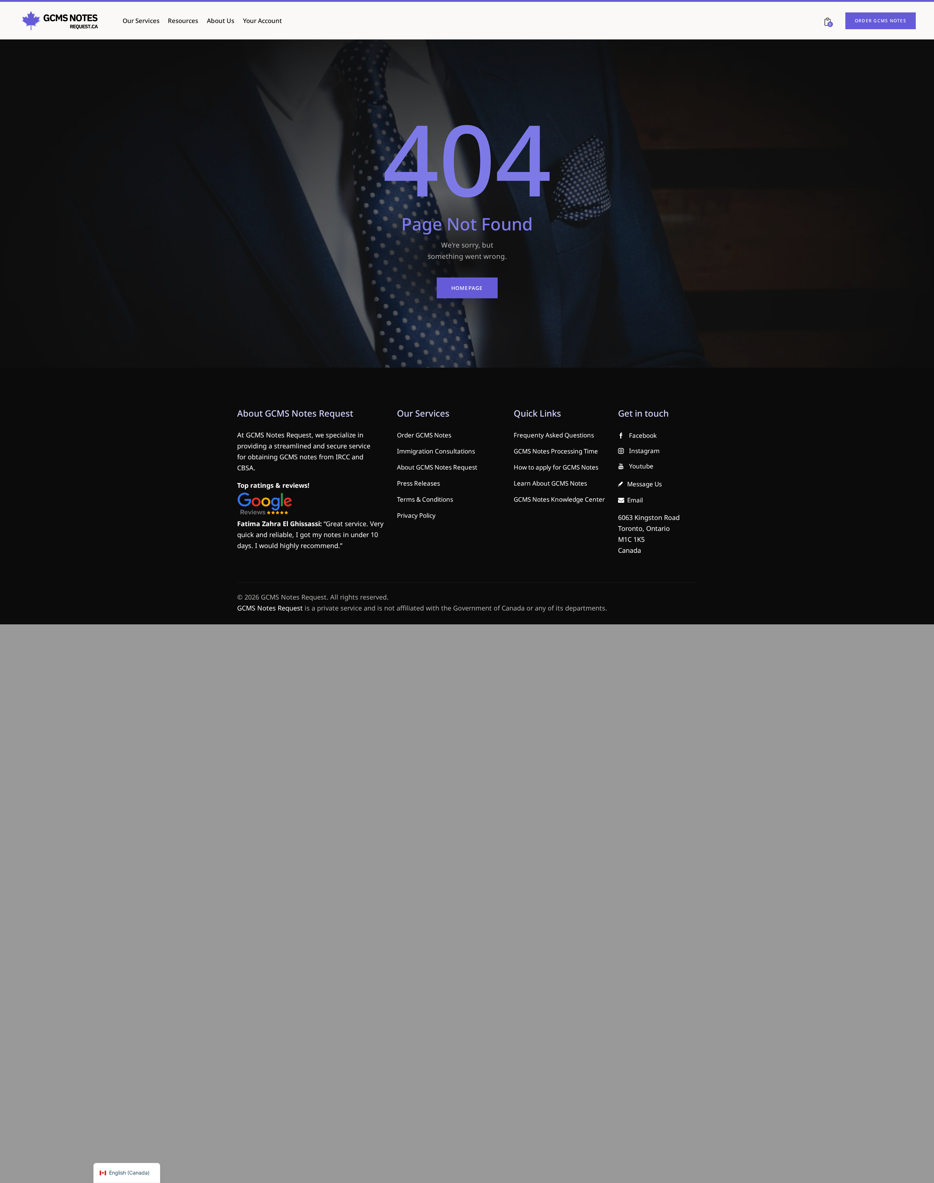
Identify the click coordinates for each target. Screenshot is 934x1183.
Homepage (467, 287)
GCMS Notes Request (270, 608)
